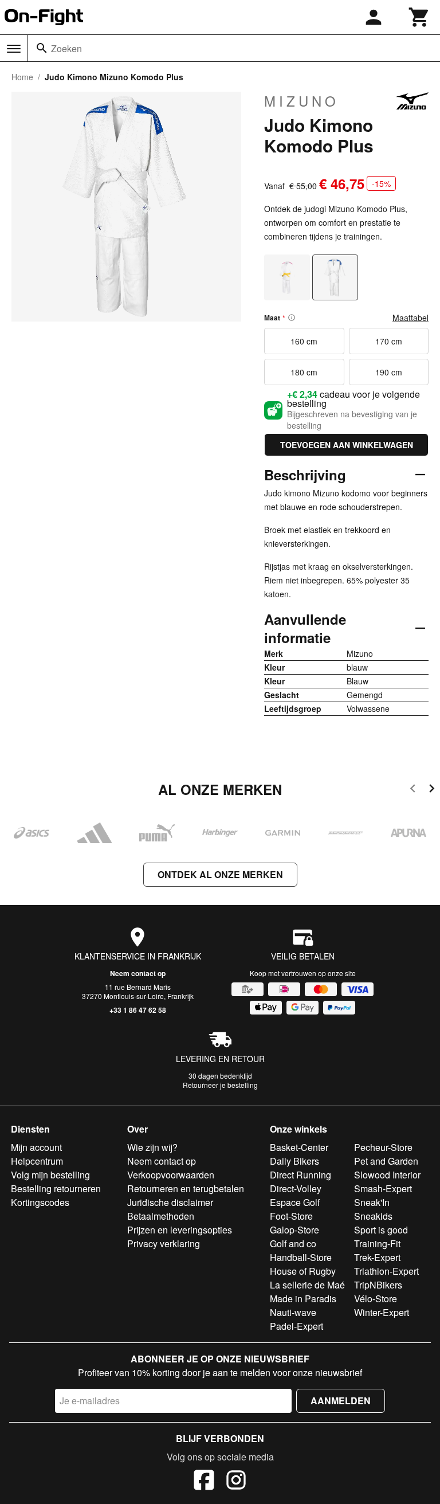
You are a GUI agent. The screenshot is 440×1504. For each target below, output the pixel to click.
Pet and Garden (386, 1161)
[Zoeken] (42, 48)
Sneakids (373, 1216)
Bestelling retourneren (56, 1188)
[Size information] (292, 318)
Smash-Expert (383, 1188)
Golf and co (293, 1243)
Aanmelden (341, 1400)
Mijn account (36, 1147)
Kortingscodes (40, 1202)
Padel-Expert (296, 1326)
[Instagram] (236, 1481)
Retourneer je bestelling (220, 1085)
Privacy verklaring (163, 1243)
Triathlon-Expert (386, 1271)
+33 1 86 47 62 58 (137, 1010)
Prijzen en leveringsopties (179, 1229)
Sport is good (381, 1229)
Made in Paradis (303, 1298)
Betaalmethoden (160, 1216)
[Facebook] (203, 1481)
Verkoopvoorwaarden (170, 1174)
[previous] (412, 790)
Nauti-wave (293, 1312)
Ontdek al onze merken (220, 874)
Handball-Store (301, 1257)
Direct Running (300, 1174)
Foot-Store (291, 1216)
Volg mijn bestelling (50, 1174)
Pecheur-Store (383, 1147)
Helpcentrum (37, 1161)
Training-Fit (377, 1243)
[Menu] (14, 48)
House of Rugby (303, 1271)
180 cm (303, 372)
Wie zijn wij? (152, 1147)
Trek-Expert (377, 1257)
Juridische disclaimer (170, 1202)
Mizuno (301, 101)
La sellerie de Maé (307, 1284)
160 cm (303, 341)
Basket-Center (299, 1147)
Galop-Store (294, 1229)
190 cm (388, 372)
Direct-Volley (295, 1188)
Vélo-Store (375, 1298)
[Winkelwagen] (419, 17)
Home (22, 77)
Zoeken (66, 48)
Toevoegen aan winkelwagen (346, 445)
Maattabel (410, 317)
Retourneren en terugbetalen (185, 1188)
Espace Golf (295, 1202)
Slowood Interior (387, 1174)
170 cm (388, 341)
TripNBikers (378, 1284)
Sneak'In (372, 1202)
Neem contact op (138, 973)
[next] (431, 790)
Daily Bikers (294, 1161)
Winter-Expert (381, 1312)
